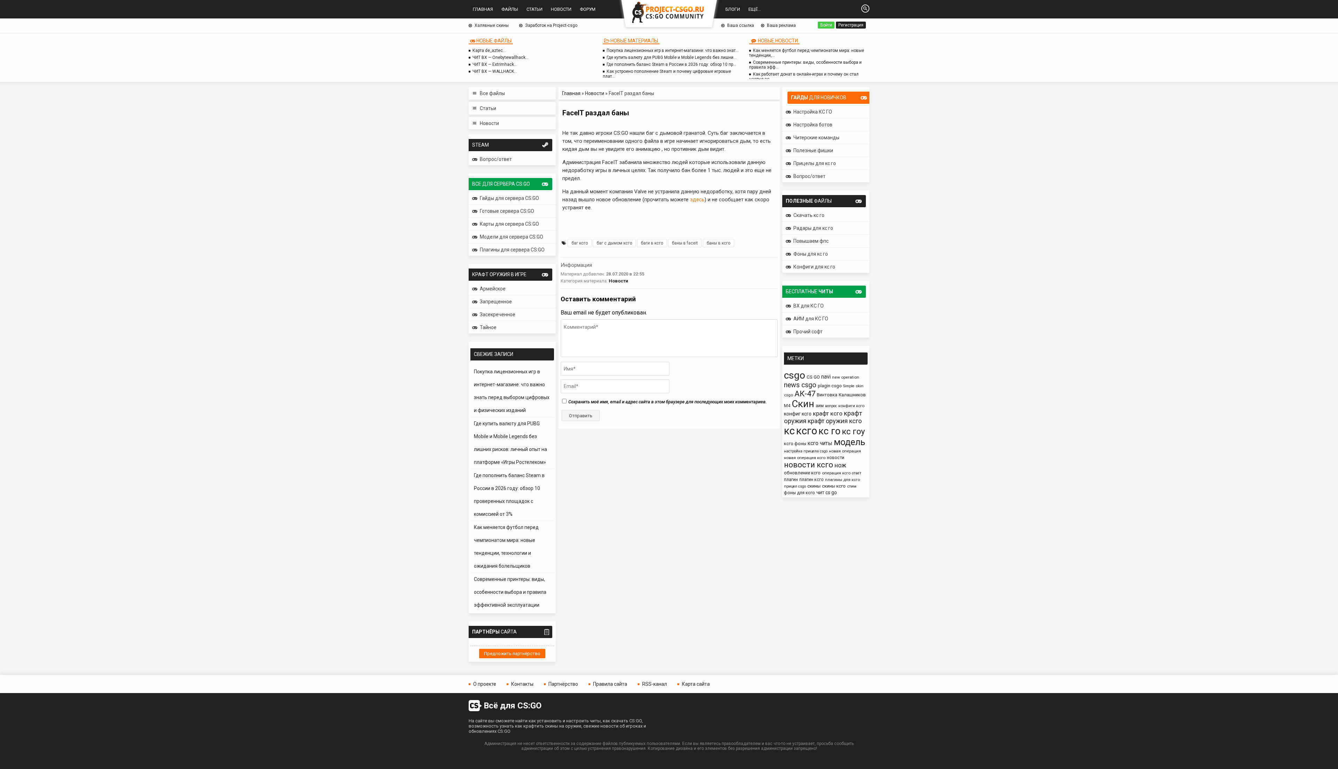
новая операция (845, 451)
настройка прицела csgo (806, 451)
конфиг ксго (798, 414)
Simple (848, 386)
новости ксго (808, 464)
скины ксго (834, 486)
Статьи (534, 9)
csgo (794, 375)
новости (835, 457)
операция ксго (836, 473)
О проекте (484, 684)
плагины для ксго (842, 479)
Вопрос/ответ (496, 159)
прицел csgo (795, 486)
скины (814, 486)
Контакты (522, 684)
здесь (697, 199)
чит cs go (826, 492)
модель (849, 442)
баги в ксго (652, 243)
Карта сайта (696, 684)
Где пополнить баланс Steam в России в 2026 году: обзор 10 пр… (671, 64)
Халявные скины (492, 25)
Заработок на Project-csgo (551, 25)
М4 (787, 405)
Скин (803, 404)
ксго (806, 431)
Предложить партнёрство (512, 653)
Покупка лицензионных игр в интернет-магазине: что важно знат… (673, 50)
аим (820, 405)
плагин (791, 479)
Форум (587, 9)
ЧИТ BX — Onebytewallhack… (500, 57)
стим (851, 486)
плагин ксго (811, 479)
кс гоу (853, 431)
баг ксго (579, 243)
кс (789, 431)
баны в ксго (718, 243)
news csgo (800, 385)
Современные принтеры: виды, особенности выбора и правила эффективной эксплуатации (510, 592)
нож (840, 465)
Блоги (732, 9)
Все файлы (492, 93)
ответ (856, 473)
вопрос (831, 406)
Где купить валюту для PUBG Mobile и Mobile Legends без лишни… (672, 57)
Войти (826, 25)
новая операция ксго (804, 457)
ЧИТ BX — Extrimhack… (494, 64)
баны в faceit (685, 243)
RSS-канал (654, 684)
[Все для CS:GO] (669, 13)
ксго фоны (795, 443)
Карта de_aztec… (489, 50)
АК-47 (804, 393)
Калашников (852, 394)
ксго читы (820, 443)
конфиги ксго (851, 405)
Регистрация (850, 25)
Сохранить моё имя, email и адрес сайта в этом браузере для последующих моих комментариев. (667, 401)
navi (826, 376)
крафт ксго (828, 413)
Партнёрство (563, 684)
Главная (483, 9)
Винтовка (827, 394)
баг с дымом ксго (614, 243)
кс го (829, 431)
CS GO (813, 377)
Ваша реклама (781, 25)
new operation (845, 377)
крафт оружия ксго (835, 421)
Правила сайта (610, 684)
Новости (561, 9)
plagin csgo (830, 385)
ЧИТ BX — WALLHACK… (494, 71)
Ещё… (754, 9)
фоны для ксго (799, 492)
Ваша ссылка (740, 25)
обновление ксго (802, 472)
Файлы (509, 9)
